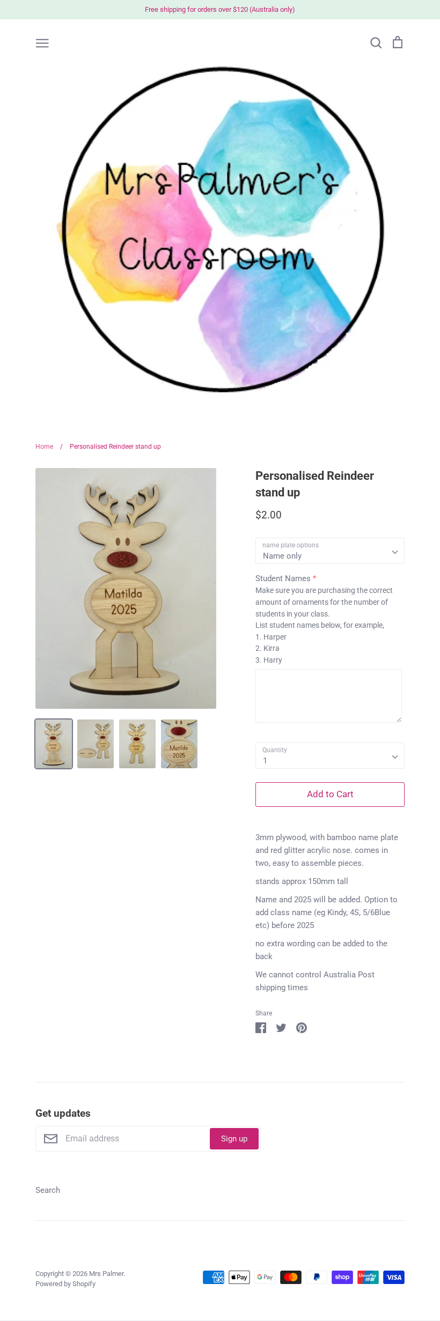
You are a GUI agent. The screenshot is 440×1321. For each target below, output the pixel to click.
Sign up (234, 1139)
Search (47, 1190)
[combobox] (330, 551)
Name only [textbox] (282, 556)
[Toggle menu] (42, 42)
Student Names (283, 578)
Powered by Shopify (65, 1284)
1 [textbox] (265, 761)
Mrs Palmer (106, 1274)
